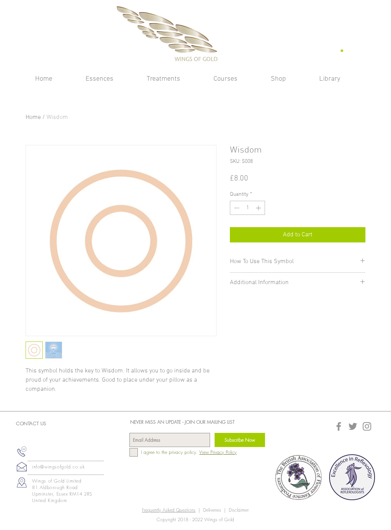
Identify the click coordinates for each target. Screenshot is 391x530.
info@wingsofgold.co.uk (58, 466)
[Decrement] (236, 208)
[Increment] (259, 208)
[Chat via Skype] (44, 453)
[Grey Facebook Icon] (338, 426)
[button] (342, 50)
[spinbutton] (247, 208)
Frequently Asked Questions (169, 510)
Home (33, 117)
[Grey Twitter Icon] (353, 426)
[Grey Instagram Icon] (367, 426)
